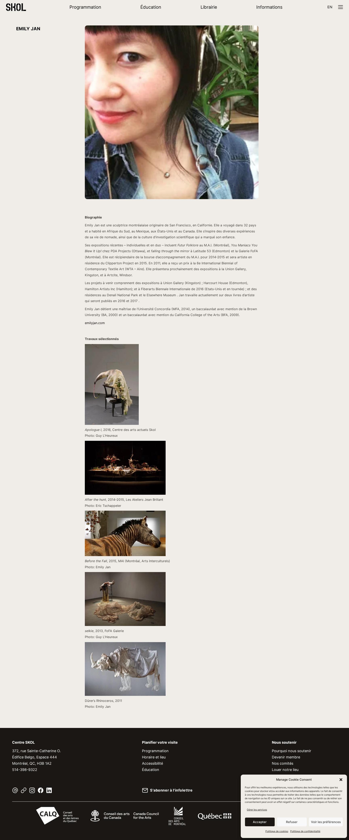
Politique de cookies (276, 831)
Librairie (209, 7)
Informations (269, 7)
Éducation (150, 7)
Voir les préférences (326, 822)
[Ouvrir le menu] (340, 7)
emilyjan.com (95, 323)
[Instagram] (32, 790)
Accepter (260, 822)
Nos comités (282, 763)
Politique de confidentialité (305, 831)
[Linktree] (24, 790)
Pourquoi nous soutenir (291, 751)
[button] (341, 780)
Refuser (291, 822)
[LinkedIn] (49, 790)
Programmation (85, 7)
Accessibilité (152, 763)
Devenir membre (286, 757)
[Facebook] (41, 790)
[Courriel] (15, 790)
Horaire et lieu (154, 757)
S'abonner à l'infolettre (171, 790)
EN (329, 7)
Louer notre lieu (285, 770)
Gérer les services (257, 809)
